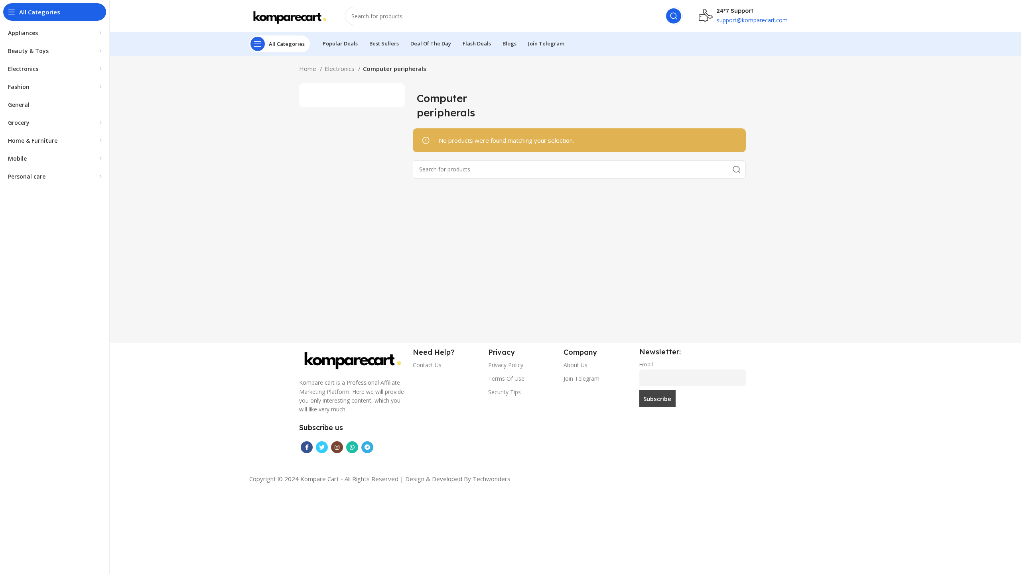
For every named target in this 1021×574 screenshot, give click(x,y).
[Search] (673, 16)
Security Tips (504, 392)
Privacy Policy (505, 365)
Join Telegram (581, 378)
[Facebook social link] (307, 447)
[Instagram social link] (337, 447)
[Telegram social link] (367, 447)
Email (646, 364)
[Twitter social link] (322, 447)
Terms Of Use (506, 378)
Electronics (340, 69)
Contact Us (427, 365)
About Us (575, 365)
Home (308, 69)
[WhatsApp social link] (352, 447)
